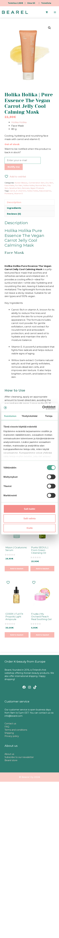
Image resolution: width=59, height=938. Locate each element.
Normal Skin (40, 185)
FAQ (7, 726)
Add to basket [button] (16, 569)
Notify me (14, 166)
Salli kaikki (29, 508)
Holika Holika (18, 122)
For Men (18, 185)
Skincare (25, 188)
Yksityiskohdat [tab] (29, 416)
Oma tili (31, 3)
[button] (49, 28)
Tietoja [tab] (48, 416)
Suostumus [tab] (10, 416)
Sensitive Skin (15, 188)
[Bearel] (15, 12)
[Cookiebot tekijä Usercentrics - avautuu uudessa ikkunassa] (42, 408)
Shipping (9, 733)
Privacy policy (12, 736)
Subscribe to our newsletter (19, 757)
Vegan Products (37, 188)
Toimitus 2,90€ (15, 3)
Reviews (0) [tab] (14, 213)
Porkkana (9, 193)
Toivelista (46, 3)
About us (9, 754)
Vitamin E (18, 193)
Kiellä (30, 528)
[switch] (51, 476)
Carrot (12, 191)
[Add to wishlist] (8, 582)
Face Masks (9, 185)
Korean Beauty (21, 183)
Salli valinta (29, 518)
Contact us (10, 723)
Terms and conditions (16, 729)
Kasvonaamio (45, 191)
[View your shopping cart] (47, 12)
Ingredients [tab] (14, 208)
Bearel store (11, 760)
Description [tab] (14, 202)
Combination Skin (37, 183)
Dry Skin (49, 183)
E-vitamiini (21, 191)
